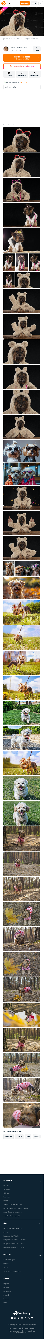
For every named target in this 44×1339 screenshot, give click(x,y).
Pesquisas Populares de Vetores (14, 1273)
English (6, 1317)
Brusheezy (7, 1219)
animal (19, 1170)
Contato (6, 1297)
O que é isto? (23, 82)
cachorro (8, 1170)
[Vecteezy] (3, 3)
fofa (28, 1170)
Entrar (34, 3)
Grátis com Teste (22, 57)
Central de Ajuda (9, 1293)
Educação (6, 1234)
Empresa (6, 1230)
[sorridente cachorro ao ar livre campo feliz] (21, 746)
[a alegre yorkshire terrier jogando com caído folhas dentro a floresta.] (21, 997)
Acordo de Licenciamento (12, 1262)
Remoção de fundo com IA (12, 1245)
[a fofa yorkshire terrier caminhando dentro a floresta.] (21, 872)
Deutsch (6, 1328)
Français (6, 1332)
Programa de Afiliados (11, 1269)
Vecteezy (6, 1223)
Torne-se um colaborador (12, 1304)
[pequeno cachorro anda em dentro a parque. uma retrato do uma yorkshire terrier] (21, 646)
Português (7, 1325)
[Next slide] (35, 1170)
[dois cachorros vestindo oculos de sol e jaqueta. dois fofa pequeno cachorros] (21, 491)
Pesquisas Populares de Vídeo (14, 1281)
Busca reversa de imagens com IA (15, 1242)
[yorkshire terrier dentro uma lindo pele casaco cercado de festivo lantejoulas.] (21, 515)
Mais (5, 1336)
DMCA (5, 1265)
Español (6, 1321)
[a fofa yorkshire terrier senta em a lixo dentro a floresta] (21, 1048)
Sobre (5, 1301)
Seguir (37, 50)
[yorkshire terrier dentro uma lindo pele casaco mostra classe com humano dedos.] (21, 540)
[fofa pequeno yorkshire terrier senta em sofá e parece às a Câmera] (8, 586)
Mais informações (10, 86)
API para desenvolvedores (12, 1238)
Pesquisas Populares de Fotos (14, 1277)
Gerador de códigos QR (11, 1249)
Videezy (6, 1226)
